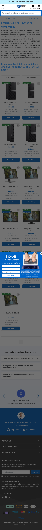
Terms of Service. (35, 276)
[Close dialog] (40, 253)
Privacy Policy (28, 276)
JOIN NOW (10, 275)
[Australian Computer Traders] (21, 6)
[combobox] (21, 13)
